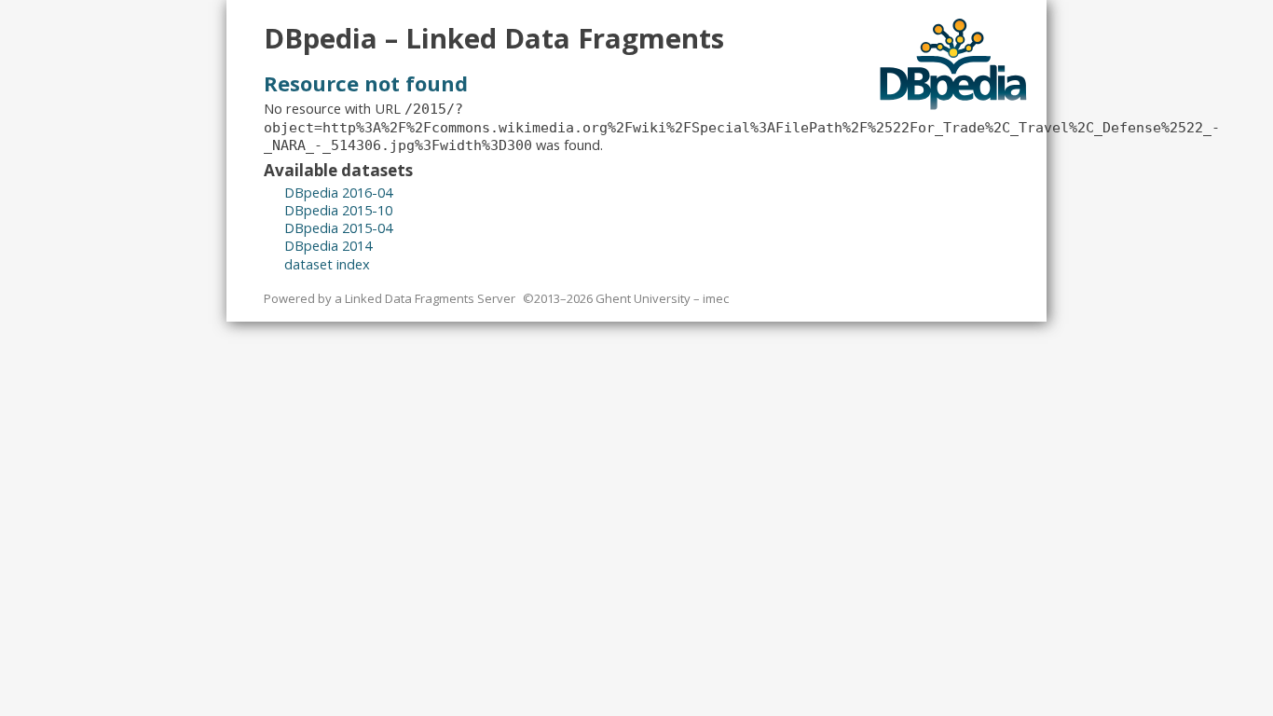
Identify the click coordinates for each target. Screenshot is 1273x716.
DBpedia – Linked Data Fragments (494, 38)
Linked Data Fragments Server (430, 298)
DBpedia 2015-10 (338, 209)
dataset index (327, 264)
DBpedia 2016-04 (338, 192)
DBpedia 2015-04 (338, 227)
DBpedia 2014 (328, 245)
